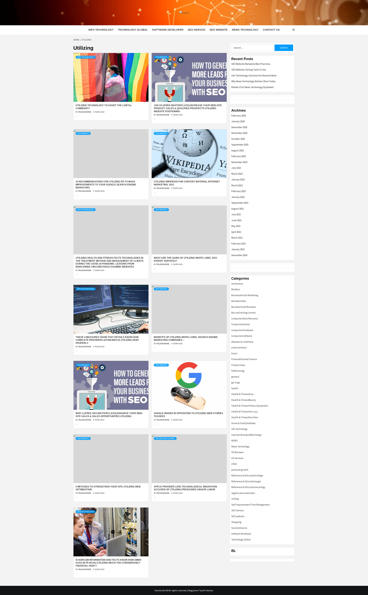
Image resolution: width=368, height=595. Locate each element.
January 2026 (238, 121)
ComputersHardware (242, 330)
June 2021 (236, 220)
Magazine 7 (193, 590)
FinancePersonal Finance (244, 359)
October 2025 (238, 138)
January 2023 (238, 179)
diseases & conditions (242, 341)
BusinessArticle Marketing (244, 295)
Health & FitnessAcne (242, 394)
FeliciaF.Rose (85, 112)
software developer (167, 29)
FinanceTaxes (238, 365)
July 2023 (236, 167)
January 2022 (238, 197)
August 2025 (237, 150)
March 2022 (237, 185)
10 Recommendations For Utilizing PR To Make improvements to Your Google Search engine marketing (106, 184)
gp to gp (235, 382)
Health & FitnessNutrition (244, 417)
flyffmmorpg (237, 370)
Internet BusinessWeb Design (246, 434)
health (234, 388)
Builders (235, 289)
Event (234, 353)
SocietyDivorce (239, 528)
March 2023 (237, 173)
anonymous (237, 283)
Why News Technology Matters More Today (253, 81)
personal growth (239, 469)
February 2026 (238, 115)
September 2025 (239, 144)
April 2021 (236, 232)
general (235, 376)
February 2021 (238, 243)
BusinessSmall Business (243, 306)
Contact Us (271, 29)
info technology (101, 29)
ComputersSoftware (241, 335)
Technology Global (133, 29)
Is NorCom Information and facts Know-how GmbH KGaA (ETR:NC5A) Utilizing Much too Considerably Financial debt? (108, 563)
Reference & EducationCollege (247, 475)
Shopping (236, 522)
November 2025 (239, 133)
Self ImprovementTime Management (250, 504)
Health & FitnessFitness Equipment (249, 405)
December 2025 (239, 127)
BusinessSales (238, 301)
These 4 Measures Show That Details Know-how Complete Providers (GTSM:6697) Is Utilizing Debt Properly (107, 340)
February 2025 (238, 156)
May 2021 (235, 226)
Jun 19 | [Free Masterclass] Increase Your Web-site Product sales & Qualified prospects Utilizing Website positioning (188, 108)
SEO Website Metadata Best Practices (250, 63)
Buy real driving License (243, 312)
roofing (235, 498)
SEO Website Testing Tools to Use (248, 69)
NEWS (234, 440)
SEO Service (196, 29)
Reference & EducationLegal (246, 481)
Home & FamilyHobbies (243, 423)
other (234, 463)
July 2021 (236, 214)
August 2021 (237, 208)
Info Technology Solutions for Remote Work (253, 75)
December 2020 (239, 255)
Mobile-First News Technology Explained (252, 87)
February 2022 (238, 191)
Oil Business (237, 452)
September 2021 (239, 202)
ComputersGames (240, 324)
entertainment (239, 347)
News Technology (245, 29)
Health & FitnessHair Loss (244, 411)
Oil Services (237, 458)
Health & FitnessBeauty (243, 400)
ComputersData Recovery (244, 318)
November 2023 (239, 162)
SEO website (219, 29)
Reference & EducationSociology (248, 487)
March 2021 (237, 237)
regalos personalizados (243, 493)
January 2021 (238, 249)
